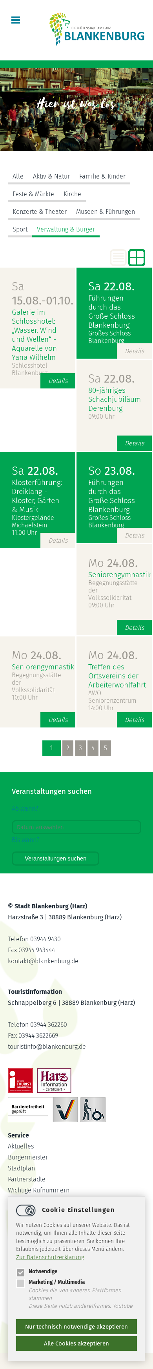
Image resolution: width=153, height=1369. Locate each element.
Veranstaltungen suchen (55, 858)
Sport (20, 229)
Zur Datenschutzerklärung (50, 1257)
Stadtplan (21, 1168)
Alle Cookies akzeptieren (76, 1343)
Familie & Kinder (102, 176)
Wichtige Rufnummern (38, 1190)
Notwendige (43, 1271)
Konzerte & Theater (40, 211)
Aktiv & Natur (51, 176)
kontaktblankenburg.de (43, 961)
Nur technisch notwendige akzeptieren (76, 1326)
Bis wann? (25, 840)
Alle (18, 176)
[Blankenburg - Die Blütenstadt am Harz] (97, 45)
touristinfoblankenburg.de (47, 1046)
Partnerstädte (27, 1179)
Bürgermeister (28, 1157)
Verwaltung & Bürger (66, 229)
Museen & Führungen (105, 211)
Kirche (72, 194)
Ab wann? (25, 808)
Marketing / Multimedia (57, 1282)
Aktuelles (21, 1146)
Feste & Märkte (33, 194)
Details (57, 381)
